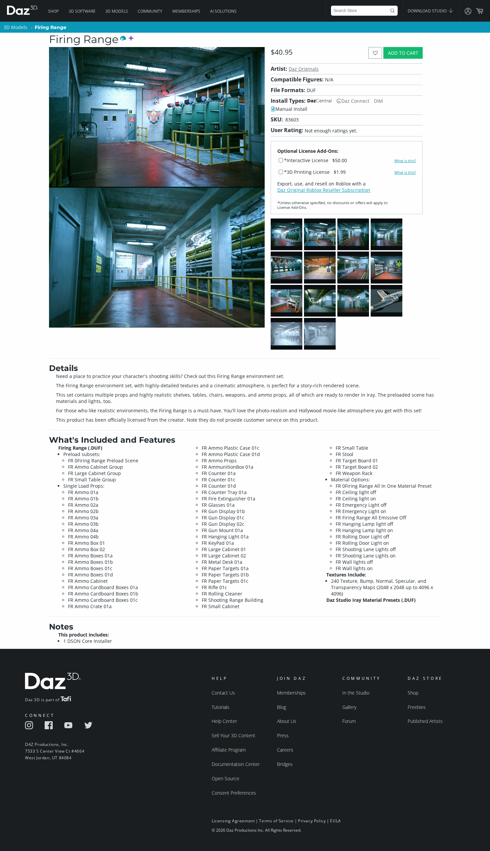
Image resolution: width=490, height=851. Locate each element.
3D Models (116, 11)
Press (283, 735)
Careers (285, 750)
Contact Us (223, 693)
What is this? (405, 160)
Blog (281, 707)
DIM (378, 101)
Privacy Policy (312, 821)
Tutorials (220, 707)
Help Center (224, 721)
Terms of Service (276, 821)
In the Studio (355, 693)
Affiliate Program (229, 750)
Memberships (186, 11)
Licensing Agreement (233, 821)
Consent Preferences (234, 793)
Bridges (285, 764)
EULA (335, 821)
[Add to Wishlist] (375, 53)
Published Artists (425, 721)
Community (150, 11)
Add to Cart (403, 53)
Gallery (349, 707)
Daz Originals (304, 69)
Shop (53, 11)
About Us (286, 721)
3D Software (82, 11)
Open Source (225, 778)
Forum (349, 721)
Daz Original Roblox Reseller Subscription (323, 190)
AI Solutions (223, 11)
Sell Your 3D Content (233, 735)
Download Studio (428, 11)
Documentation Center (236, 764)
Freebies (417, 707)
